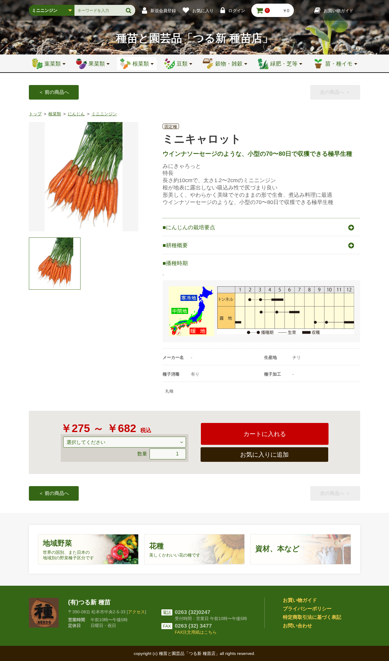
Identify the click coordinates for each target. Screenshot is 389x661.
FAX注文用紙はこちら (196, 632)
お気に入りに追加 (264, 454)
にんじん (76, 113)
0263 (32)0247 (192, 612)
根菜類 (54, 113)
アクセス (136, 611)
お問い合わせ (297, 625)
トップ (35, 113)
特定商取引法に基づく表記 (312, 617)
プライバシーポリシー (307, 608)
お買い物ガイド (300, 600)
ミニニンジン (104, 113)
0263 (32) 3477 (193, 626)
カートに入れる (264, 434)
